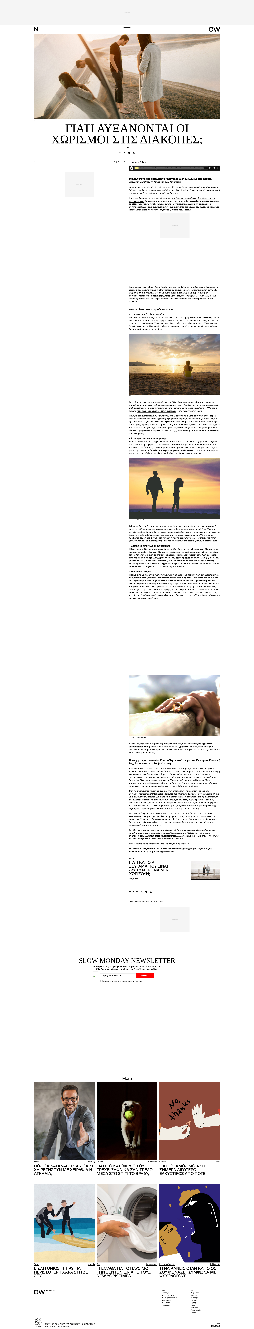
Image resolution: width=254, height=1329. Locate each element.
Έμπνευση (194, 1308)
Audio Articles (196, 1310)
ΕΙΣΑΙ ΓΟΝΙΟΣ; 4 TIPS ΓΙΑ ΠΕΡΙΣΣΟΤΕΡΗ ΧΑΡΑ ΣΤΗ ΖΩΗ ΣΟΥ (63, 1272)
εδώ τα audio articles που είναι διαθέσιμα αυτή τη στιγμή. (163, 844)
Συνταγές (194, 1300)
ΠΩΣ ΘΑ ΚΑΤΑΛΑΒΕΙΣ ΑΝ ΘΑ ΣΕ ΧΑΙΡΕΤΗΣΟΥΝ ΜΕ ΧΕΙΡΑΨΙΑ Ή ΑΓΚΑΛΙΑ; (64, 1170)
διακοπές (174, 193)
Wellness (194, 1295)
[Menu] (127, 29)
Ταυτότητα (165, 1293)
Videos (193, 1313)
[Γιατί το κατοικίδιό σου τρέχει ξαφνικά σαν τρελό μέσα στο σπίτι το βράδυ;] (127, 1121)
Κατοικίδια (100, 1162)
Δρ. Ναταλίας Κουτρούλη (158, 760)
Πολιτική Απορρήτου (169, 1298)
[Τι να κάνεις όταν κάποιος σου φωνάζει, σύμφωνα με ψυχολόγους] (189, 1223)
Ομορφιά (194, 1303)
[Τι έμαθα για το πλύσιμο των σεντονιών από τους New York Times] (127, 1223)
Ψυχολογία (133, 879)
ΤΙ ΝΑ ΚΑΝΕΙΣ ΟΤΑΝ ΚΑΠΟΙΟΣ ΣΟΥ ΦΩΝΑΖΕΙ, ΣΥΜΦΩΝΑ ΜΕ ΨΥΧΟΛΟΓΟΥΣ (187, 1272)
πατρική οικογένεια (138, 598)
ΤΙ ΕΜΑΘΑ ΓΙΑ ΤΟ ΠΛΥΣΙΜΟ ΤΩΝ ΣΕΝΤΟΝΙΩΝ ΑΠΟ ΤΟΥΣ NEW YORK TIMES (124, 1272)
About (164, 1290)
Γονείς (36, 1264)
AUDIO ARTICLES (157, 902)
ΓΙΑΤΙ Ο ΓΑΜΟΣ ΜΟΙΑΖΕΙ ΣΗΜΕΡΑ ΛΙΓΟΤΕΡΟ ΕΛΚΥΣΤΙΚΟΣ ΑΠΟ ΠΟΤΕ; (183, 1170)
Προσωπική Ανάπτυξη (167, 1264)
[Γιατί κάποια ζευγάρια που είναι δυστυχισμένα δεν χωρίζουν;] (205, 870)
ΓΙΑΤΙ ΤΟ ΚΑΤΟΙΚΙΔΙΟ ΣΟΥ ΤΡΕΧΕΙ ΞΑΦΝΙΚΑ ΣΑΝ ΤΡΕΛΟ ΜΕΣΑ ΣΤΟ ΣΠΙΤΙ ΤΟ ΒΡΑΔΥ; (125, 1170)
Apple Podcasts (167, 852)
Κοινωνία (37, 1162)
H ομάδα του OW (168, 1295)
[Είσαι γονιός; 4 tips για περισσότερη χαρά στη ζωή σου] (64, 1223)
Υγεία (193, 1290)
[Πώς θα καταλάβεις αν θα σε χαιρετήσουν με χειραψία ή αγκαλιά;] (64, 1121)
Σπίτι (98, 1264)
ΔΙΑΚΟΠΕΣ (146, 902)
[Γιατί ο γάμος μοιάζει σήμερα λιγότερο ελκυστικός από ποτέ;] (189, 1121)
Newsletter (166, 1303)
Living (127, 148)
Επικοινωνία (166, 1305)
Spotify (149, 852)
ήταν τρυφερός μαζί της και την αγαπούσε (156, 411)
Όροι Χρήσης (166, 1300)
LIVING (131, 902)
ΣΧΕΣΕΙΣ (138, 902)
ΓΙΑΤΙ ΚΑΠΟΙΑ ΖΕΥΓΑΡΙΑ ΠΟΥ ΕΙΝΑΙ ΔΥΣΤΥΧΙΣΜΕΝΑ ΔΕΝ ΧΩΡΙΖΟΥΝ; (149, 868)
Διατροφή (194, 1298)
